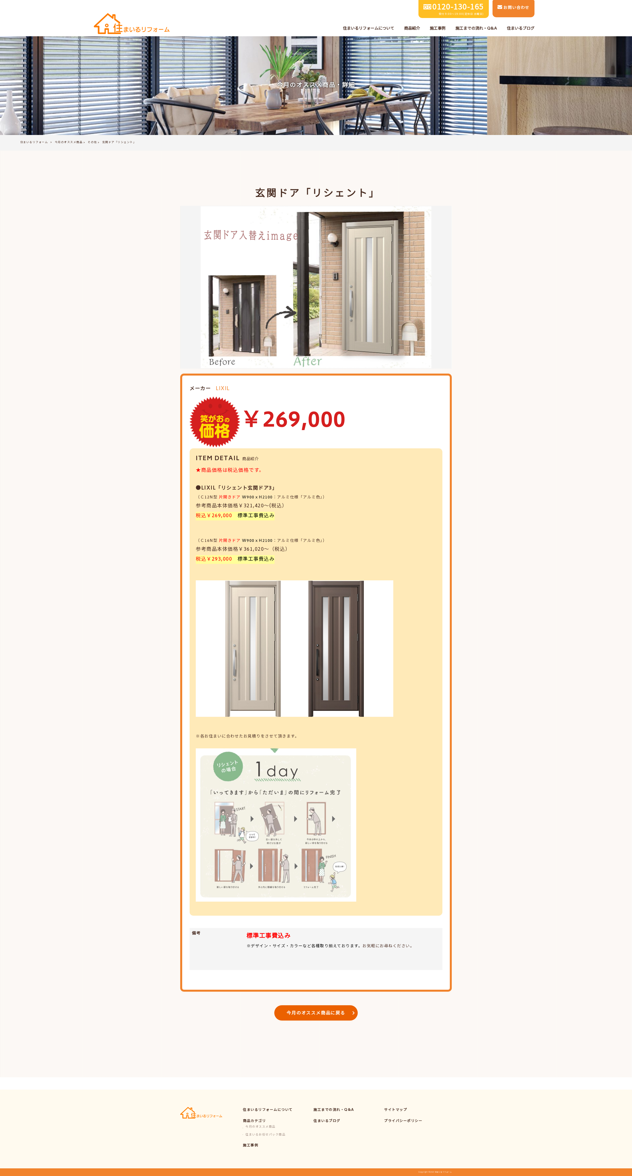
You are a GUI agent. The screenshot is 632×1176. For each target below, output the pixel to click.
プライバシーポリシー (403, 1121)
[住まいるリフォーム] (132, 24)
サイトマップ (395, 1110)
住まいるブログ (327, 1121)
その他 (92, 142)
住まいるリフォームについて (268, 1110)
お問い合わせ (516, 7)
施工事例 (250, 1145)
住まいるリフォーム (34, 142)
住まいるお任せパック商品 (265, 1135)
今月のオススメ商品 (69, 142)
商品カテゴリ (254, 1121)
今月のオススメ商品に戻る (316, 1013)
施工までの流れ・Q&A (334, 1110)
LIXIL (223, 389)
